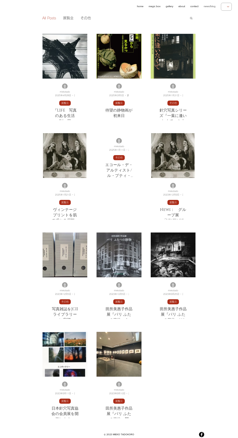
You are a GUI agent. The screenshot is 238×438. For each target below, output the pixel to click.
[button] (182, 5)
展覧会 (68, 18)
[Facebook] (201, 434)
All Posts (49, 18)
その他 (85, 18)
